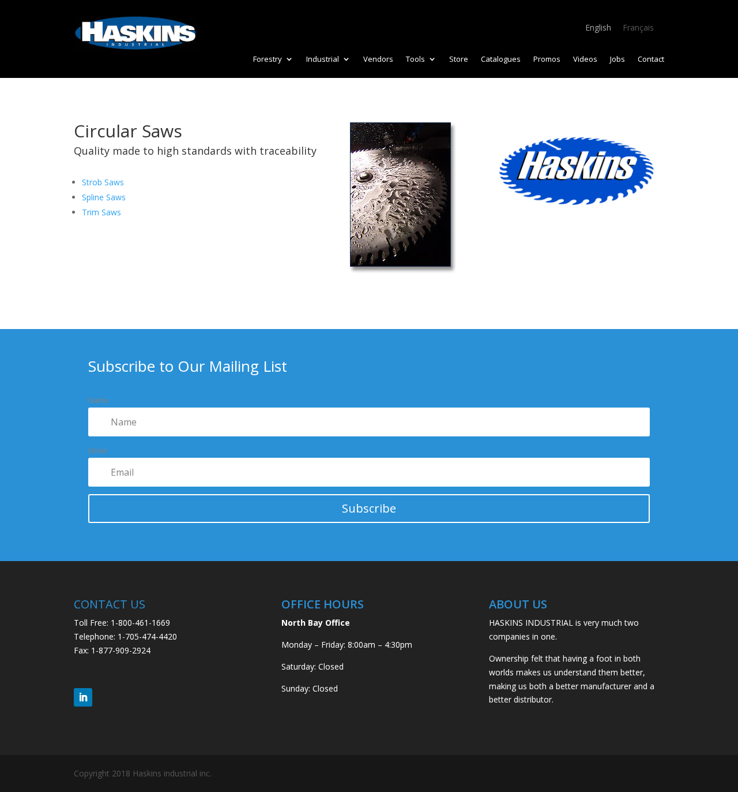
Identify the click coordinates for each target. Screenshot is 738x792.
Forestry (267, 59)
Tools (415, 59)
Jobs (617, 59)
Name (98, 400)
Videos (585, 59)
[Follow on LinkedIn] (83, 697)
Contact (651, 59)
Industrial (322, 59)
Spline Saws (104, 197)
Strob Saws (103, 182)
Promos (546, 59)
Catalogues (501, 59)
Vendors (378, 59)
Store (458, 59)
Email (97, 450)
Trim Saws (101, 212)
